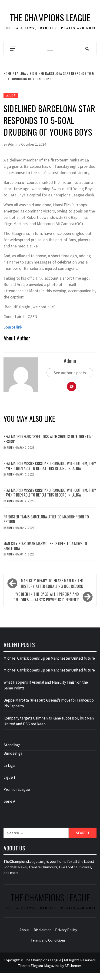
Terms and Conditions (48, 940)
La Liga (10, 95)
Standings (11, 744)
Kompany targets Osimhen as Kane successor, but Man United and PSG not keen (48, 721)
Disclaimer (42, 929)
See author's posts (70, 372)
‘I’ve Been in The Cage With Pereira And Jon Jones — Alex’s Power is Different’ (45, 597)
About (24, 929)
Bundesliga (12, 753)
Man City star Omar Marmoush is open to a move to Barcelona (45, 546)
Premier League (16, 789)
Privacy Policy (66, 929)
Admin (13, 144)
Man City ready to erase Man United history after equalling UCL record (52, 583)
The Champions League (50, 17)
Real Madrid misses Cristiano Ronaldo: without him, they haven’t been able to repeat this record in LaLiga (49, 466)
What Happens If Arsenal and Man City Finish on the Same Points (45, 685)
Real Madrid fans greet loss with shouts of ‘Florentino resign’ (48, 439)
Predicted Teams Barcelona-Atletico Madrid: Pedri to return (46, 519)
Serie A (9, 801)
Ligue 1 (9, 777)
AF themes (73, 965)
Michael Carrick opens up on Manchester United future (49, 658)
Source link (12, 327)
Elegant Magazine (45, 965)
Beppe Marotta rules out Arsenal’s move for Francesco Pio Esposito (48, 703)
